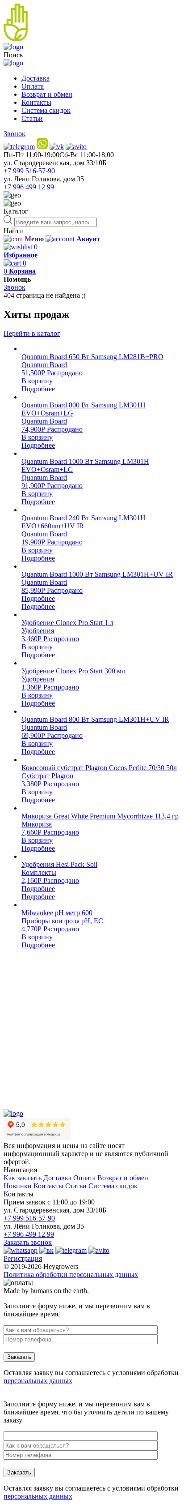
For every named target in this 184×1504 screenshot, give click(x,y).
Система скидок (46, 110)
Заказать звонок (28, 1242)
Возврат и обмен (46, 94)
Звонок (14, 133)
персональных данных (38, 1380)
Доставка (35, 78)
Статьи (32, 118)
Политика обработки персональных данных (71, 1274)
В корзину (37, 381)
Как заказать (23, 1178)
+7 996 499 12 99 (29, 187)
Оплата (32, 86)
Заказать (19, 1357)
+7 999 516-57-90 (29, 171)
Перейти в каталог (32, 333)
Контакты (36, 102)
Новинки (18, 1186)
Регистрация (23, 1258)
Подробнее (38, 389)
